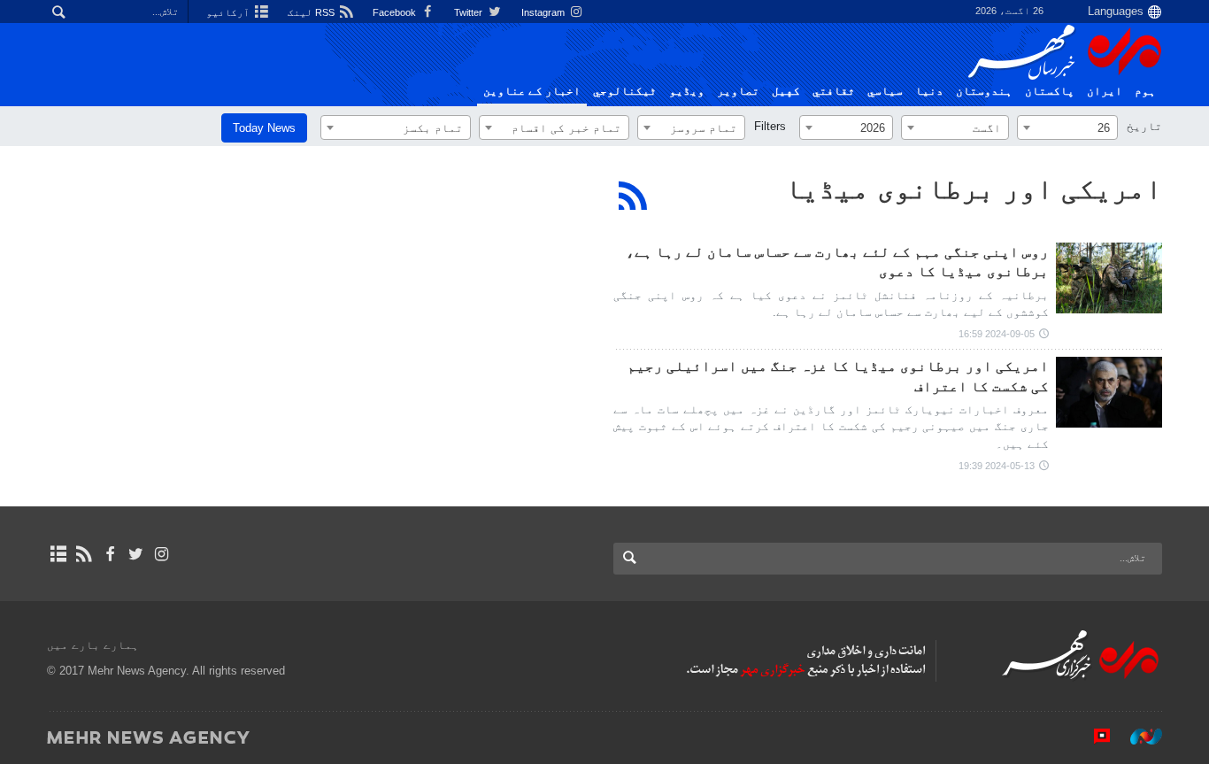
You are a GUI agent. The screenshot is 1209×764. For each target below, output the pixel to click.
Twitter (469, 12)
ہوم (1145, 91)
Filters (770, 126)
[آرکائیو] (58, 554)
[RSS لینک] (84, 554)
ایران (1104, 91)
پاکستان (1049, 91)
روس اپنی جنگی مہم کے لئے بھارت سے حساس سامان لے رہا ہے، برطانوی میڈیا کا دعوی (837, 261)
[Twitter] (136, 554)
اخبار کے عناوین (532, 91)
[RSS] (633, 196)
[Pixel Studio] (1093, 737)
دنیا (929, 91)
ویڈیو (687, 91)
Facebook (396, 12)
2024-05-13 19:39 (997, 465)
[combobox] (1067, 127)
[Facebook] (109, 554)
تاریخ (1144, 126)
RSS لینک (312, 12)
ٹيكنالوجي (625, 91)
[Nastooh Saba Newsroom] (1137, 737)
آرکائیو (229, 12)
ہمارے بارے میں (93, 645)
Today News (264, 128)
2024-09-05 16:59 (997, 333)
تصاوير (738, 91)
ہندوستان (984, 91)
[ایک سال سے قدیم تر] (1109, 278)
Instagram (544, 12)
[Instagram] (161, 554)
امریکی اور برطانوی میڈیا (973, 189)
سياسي (885, 91)
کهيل (786, 91)
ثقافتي (833, 91)
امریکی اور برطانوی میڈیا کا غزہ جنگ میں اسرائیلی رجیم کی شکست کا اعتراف (838, 376)
